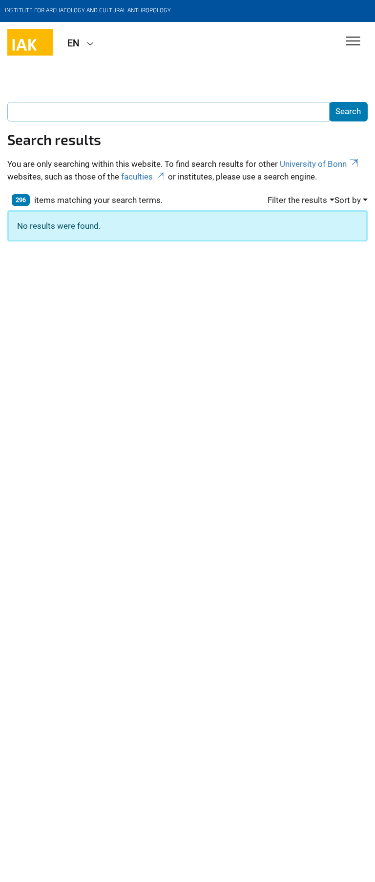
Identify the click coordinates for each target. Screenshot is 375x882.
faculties (137, 176)
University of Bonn (313, 164)
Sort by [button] (347, 200)
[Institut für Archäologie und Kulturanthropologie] (30, 42)
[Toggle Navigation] (353, 42)
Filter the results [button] (297, 200)
